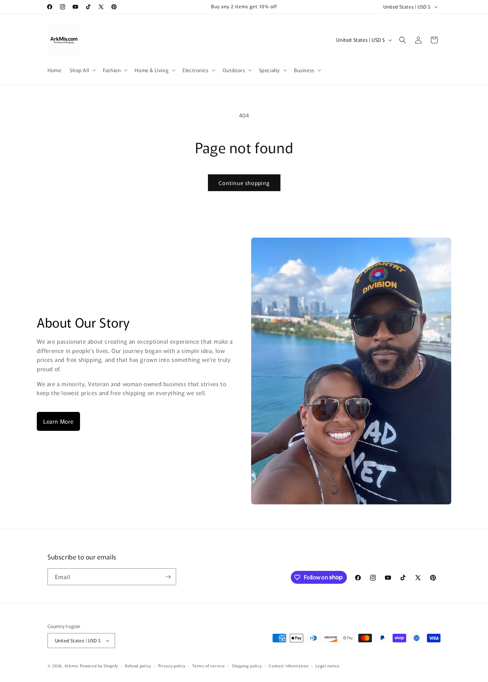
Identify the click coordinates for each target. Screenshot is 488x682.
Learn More (58, 421)
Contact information (288, 665)
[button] (82, 70)
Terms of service (208, 665)
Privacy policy (171, 665)
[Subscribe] (168, 576)
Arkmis (72, 665)
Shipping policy (247, 665)
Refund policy (138, 665)
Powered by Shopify (99, 665)
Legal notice (327, 665)
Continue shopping (244, 182)
